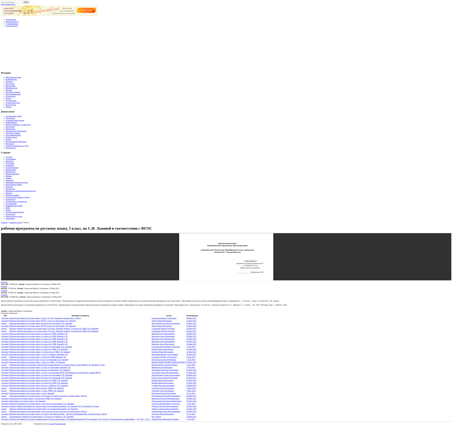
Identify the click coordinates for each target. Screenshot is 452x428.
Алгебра (9, 157)
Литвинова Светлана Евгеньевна (165, 370)
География (10, 163)
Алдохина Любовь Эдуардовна (164, 357)
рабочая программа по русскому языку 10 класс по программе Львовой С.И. (40, 367)
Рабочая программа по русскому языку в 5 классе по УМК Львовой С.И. (38, 334)
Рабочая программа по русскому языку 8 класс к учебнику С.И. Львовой (38, 386)
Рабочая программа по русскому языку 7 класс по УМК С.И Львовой (37, 362)
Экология (9, 180)
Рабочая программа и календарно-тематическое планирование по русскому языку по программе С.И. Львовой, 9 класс (57, 365)
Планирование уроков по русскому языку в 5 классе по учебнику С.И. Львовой (41, 417)
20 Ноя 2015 (191, 329)
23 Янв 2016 (191, 370)
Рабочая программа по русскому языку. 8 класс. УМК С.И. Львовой (36, 388)
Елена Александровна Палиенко (165, 378)
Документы (10, 118)
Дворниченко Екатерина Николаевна (167, 401)
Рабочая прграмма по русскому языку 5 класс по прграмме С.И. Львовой (38, 360)
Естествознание (12, 168)
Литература (10, 189)
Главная (4, 222)
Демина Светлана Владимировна (165, 406)
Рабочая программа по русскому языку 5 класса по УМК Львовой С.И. (37, 357)
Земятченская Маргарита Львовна (165, 419)
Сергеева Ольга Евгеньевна (163, 388)
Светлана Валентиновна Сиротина (166, 347)
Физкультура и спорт (14, 216)
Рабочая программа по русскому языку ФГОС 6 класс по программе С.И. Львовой (42, 326)
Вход (13, 4)
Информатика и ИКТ (14, 206)
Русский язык (11, 101)
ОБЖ (8, 208)
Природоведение (12, 174)
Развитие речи (11, 137)
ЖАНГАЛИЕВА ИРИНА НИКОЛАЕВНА (169, 362)
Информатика (11, 79)
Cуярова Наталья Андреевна (163, 386)
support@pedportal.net (57, 424)
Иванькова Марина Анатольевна (165, 354)
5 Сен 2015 (190, 393)
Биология (9, 161)
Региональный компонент (16, 142)
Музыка (9, 90)
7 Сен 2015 (190, 414)
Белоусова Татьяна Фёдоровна (164, 360)
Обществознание (12, 195)
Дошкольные (11, 19)
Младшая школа (12, 22)
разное (4, 323)
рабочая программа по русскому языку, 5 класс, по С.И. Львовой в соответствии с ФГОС (45, 318)
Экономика (10, 218)
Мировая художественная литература (21, 191)
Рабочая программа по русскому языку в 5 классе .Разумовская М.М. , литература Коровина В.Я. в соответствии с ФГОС (58, 414)
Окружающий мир (13, 94)
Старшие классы (15, 222)
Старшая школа (12, 24)
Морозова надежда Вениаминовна (165, 399)
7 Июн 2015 (191, 388)
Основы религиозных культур (18, 197)
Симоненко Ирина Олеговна (163, 329)
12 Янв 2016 (191, 321)
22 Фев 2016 (191, 406)
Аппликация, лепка (13, 116)
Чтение (8, 107)
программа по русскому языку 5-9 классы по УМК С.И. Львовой (35, 399)
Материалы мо (11, 88)
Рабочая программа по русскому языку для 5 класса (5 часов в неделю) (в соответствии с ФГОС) (48, 396)
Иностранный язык (13, 77)
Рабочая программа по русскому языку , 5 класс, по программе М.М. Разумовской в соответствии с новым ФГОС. (55, 373)
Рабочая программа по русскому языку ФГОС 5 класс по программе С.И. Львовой (42, 321)
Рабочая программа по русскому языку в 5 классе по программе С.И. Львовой (40, 347)
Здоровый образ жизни (15, 120)
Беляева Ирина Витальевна (163, 349)
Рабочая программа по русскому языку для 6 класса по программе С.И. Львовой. (41, 404)
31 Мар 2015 (191, 373)
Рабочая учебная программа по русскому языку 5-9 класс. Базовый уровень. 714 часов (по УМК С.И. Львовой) (53, 329)
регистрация (6, 4)
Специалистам (11, 26)
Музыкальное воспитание (16, 131)
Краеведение (11, 170)
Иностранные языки (14, 185)
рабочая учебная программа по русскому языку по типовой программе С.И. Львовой (43, 409)
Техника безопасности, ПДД (17, 146)
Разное (8, 98)
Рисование (10, 144)
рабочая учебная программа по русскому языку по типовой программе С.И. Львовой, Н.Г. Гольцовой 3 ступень (54, 406)
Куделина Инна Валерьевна (163, 414)
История (9, 82)
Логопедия (10, 84)
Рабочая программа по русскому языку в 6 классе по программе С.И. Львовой (40, 378)
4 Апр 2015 (190, 357)
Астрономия (11, 159)
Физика (9, 176)
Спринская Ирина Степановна (164, 318)
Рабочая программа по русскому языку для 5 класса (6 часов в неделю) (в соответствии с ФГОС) (48, 411)
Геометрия (10, 165)
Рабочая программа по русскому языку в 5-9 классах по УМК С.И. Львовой (39, 352)
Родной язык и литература (16, 202)
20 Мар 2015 (191, 318)
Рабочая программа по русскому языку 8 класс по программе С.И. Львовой (39, 370)
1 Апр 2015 (190, 347)
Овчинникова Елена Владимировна (166, 396)
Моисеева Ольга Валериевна (163, 334)
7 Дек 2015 (190, 367)
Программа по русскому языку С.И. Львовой (27, 401)
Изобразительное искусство (17, 182)
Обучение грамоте (13, 92)
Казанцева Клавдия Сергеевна (164, 393)
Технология (10, 214)
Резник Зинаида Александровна (164, 365)
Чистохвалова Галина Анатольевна (166, 323)
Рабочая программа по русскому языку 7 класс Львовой (31, 393)
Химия (8, 178)
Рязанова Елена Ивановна (162, 367)
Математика (10, 86)
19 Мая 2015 (191, 417)
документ (5, 318)
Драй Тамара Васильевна (162, 321)
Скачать (4, 282)
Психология (10, 96)
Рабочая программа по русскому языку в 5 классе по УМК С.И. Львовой (38, 349)
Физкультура (11, 105)
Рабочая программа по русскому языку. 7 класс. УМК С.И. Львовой (36, 391)
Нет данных (156, 417)
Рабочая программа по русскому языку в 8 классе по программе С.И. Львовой (40, 323)
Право (8, 210)
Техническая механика (15, 212)
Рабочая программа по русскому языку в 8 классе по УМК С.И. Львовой (38, 380)
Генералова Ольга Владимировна (165, 373)
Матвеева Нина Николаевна (163, 344)
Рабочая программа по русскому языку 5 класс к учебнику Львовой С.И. (38, 354)
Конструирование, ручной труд (18, 125)
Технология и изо (13, 103)
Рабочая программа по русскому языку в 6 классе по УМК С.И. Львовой (38, 383)
